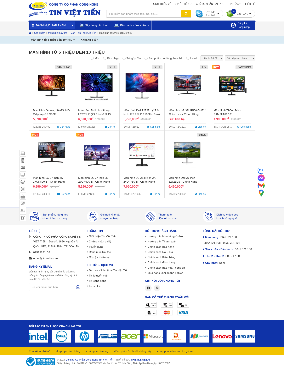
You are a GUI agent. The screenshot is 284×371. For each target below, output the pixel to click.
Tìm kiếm (186, 13)
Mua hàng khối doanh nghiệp (165, 272)
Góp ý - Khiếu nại (99, 257)
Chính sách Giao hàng (161, 262)
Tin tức (233, 4)
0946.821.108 (228, 237)
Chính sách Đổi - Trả (160, 251)
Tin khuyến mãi (98, 275)
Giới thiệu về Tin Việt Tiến (171, 4)
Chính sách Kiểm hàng (161, 257)
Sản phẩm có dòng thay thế (165, 58)
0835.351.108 (231, 242)
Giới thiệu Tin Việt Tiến (102, 236)
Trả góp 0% (134, 58)
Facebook (148, 288)
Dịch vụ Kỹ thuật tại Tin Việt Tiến (108, 270)
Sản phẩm (39, 33)
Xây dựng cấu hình (96, 25)
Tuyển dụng (96, 246)
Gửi (78, 287)
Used (193, 58)
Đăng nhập (244, 27)
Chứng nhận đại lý (209, 4)
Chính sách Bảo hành (160, 246)
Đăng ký (242, 23)
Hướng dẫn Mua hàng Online (165, 236)
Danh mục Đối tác (100, 251)
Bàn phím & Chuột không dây (133, 351)
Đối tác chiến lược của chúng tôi (55, 326)
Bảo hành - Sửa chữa (132, 25)
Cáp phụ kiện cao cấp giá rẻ (175, 351)
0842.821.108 (212, 242)
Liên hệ (250, 4)
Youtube (157, 288)
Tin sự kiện (95, 286)
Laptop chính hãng (68, 351)
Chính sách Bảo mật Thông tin (166, 267)
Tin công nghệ (97, 280)
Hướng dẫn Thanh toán (161, 241)
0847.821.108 (243, 249)
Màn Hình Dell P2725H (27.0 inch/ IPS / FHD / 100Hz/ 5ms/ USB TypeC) (141, 114)
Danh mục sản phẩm (51, 25)
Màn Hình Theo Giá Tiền (83, 33)
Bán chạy (113, 58)
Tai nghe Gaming (97, 351)
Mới (97, 58)
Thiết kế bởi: (133, 359)
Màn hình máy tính (57, 33)
